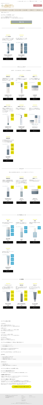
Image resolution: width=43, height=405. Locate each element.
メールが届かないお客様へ (21, 1)
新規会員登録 (37, 5)
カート (28, 1)
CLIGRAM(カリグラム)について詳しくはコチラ (21, 386)
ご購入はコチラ (8, 130)
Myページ (25, 1)
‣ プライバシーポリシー (23, 399)
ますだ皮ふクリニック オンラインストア (11, 395)
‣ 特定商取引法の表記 (23, 400)
